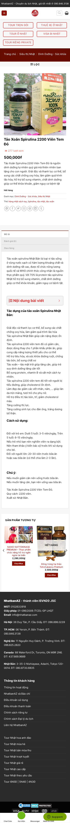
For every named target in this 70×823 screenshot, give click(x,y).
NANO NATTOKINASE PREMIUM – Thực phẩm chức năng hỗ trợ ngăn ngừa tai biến (19, 551)
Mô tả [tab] (7, 234)
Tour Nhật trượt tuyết (16, 756)
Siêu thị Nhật (27, 54)
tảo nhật (41, 201)
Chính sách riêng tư (15, 712)
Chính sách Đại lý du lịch (18, 718)
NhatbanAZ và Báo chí (17, 693)
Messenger (35, 821)
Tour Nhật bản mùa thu (17, 750)
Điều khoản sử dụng (16, 700)
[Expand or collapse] (59, 300)
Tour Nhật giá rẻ (13, 762)
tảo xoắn (50, 201)
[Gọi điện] (21, 816)
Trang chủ (10, 54)
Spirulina (32, 201)
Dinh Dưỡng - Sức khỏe (52, 54)
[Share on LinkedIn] (35, 208)
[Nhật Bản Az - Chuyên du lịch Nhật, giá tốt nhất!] (35, 13)
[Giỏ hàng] (67, 13)
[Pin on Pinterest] (29, 208)
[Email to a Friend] (24, 208)
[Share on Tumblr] (41, 208)
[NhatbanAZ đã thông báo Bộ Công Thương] (24, 805)
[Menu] (4, 13)
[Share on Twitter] (18, 208)
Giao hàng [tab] (9, 248)
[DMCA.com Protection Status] (41, 805)
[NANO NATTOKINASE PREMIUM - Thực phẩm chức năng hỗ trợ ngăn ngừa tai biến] (18, 535)
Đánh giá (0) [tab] (10, 241)
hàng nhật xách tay (18, 201)
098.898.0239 (56, 622)
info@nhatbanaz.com (24, 614)
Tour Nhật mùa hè (14, 744)
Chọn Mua (18, 563)
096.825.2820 (12, 645)
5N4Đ (22, 781)
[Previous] (3, 557)
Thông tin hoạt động (16, 687)
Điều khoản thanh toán (17, 706)
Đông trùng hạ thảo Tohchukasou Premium (51, 565)
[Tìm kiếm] (59, 13)
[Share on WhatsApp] (6, 208)
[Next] (66, 557)
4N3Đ (32, 781)
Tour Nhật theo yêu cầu (18, 775)
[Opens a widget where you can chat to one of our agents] (55, 817)
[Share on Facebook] (12, 208)
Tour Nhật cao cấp (15, 769)
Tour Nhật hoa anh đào (17, 737)
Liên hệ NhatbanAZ (15, 725)
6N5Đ (13, 781)
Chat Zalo (8, 821)
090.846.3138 (12, 633)
